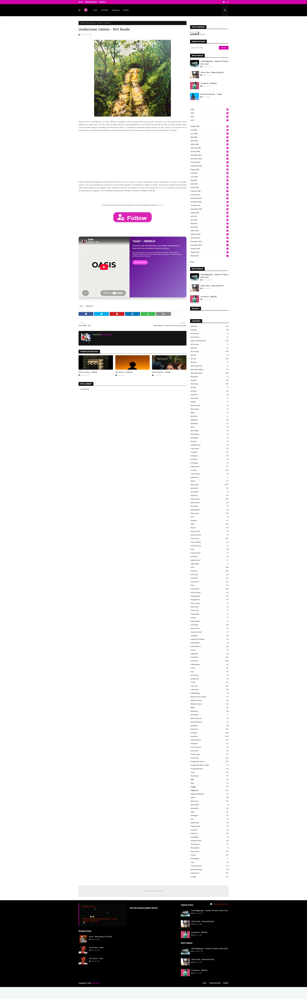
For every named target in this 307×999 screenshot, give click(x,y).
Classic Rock (209, 466)
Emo (209, 549)
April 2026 (209, 141)
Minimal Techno (209, 722)
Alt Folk (209, 355)
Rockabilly (209, 808)
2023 (209, 120)
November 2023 (209, 245)
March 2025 (209, 187)
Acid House (209, 333)
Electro (209, 528)
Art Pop (209, 387)
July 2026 (209, 130)
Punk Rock (209, 776)
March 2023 (209, 256)
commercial (209, 873)
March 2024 (209, 231)
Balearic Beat (209, 405)
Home (82, 23)
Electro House (209, 535)
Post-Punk (209, 751)
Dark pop (209, 495)
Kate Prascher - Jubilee (161, 372)
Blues (209, 427)
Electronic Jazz (209, 546)
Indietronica (209, 664)
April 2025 (209, 184)
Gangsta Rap (209, 596)
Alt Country (209, 351)
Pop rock (209, 736)
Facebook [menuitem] (104, 10)
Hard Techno (209, 628)
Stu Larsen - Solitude (123, 372)
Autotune (209, 395)
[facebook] (223, 2)
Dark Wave (209, 492)
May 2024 (209, 223)
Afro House (209, 344)
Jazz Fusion (209, 675)
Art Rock (209, 391)
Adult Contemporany (209, 341)
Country (209, 470)
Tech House (209, 851)
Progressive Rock (209, 769)
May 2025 (209, 180)
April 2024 (209, 227)
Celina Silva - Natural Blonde (212, 72)
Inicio (81, 2)
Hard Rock (209, 625)
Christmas (209, 463)
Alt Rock (209, 362)
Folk (86, 23)
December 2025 (209, 155)
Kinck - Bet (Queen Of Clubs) (100, 937)
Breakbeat (209, 438)
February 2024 (209, 234)
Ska (209, 819)
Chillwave (209, 456)
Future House (209, 592)
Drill (209, 517)
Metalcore (209, 711)
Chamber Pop (209, 445)
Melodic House (209, 700)
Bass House (209, 409)
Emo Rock (209, 556)
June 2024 (209, 220)
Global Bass (209, 614)
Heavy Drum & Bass (209, 639)
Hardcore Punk (209, 632)
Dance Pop (209, 484)
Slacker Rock (209, 826)
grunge (209, 877)
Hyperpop (209, 654)
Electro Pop (209, 538)
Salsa (209, 812)
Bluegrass (209, 423)
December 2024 (209, 198)
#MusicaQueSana (102, 919)
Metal (209, 707)
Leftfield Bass (209, 693)
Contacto (102, 2)
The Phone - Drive (96, 947)
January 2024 (209, 238)
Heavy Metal (209, 643)
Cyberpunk (209, 477)
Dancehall (209, 488)
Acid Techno (209, 337)
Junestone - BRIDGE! (209, 83)
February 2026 (209, 148)
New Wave (209, 725)
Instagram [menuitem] (116, 10)
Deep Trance (209, 502)
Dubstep (209, 520)
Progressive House (209, 761)
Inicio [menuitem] (95, 10)
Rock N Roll (209, 805)
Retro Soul (209, 801)
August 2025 (209, 169)
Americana (209, 384)
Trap (209, 862)
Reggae (209, 787)
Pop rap (209, 733)
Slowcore (209, 830)
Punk (209, 772)
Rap (209, 783)
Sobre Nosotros (91, 2)
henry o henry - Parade (88, 372)
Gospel (209, 618)
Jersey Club (209, 679)
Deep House (209, 499)
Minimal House (209, 718)
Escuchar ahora (140, 262)
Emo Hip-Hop (209, 553)
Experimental (209, 560)
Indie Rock (89, 306)
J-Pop (209, 668)
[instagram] (227, 2)
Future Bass (209, 589)
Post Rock (209, 743)
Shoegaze (209, 815)
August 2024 (209, 213)
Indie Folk (209, 657)
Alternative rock (209, 373)
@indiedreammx (88, 907)
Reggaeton (209, 790)
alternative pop (209, 869)
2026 (209, 109)
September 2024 (209, 209)
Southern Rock (209, 841)
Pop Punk (209, 729)
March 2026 (209, 144)
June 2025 (209, 177)
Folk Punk (209, 574)
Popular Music (209, 740)
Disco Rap (209, 506)
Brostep (209, 441)
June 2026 (209, 133)
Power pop (209, 758)
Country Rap (209, 474)
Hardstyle (209, 636)
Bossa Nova (209, 434)
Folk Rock (209, 578)
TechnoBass (209, 859)
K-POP (209, 682)
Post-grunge (209, 754)
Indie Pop (209, 661)
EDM (209, 524)
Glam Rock (209, 607)
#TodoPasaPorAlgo (89, 919)
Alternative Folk (209, 366)
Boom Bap (209, 431)
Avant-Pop (209, 398)
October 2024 (209, 205)
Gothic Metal (209, 621)
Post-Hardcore (209, 747)
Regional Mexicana (209, 794)
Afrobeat (209, 348)
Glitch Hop (209, 610)
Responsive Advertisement (153, 891)
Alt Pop (209, 359)
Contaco (225, 983)
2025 (209, 113)
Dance (209, 481)
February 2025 (209, 191)
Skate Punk (209, 823)
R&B (209, 779)
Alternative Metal (209, 369)
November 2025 (209, 159)
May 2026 (209, 137)
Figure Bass (209, 564)
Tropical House (209, 866)
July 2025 (209, 173)
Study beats (209, 848)
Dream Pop (209, 513)
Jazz (209, 672)
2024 (209, 117)
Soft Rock (209, 833)
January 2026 (209, 151)
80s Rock (209, 326)
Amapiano (209, 377)
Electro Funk (209, 531)
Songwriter (209, 837)
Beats (209, 413)
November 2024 (209, 202)
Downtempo (209, 510)
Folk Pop (209, 571)
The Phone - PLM (96, 958)
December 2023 (209, 241)
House (209, 650)
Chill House (209, 449)
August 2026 (209, 126)
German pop (209, 603)
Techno (209, 855)
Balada (209, 402)
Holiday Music (209, 646)
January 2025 (209, 195)
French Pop (209, 582)
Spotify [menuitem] (126, 10)
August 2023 (209, 252)
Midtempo (209, 715)
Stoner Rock (209, 844)
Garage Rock (209, 600)
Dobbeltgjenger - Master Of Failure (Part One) (214, 62)
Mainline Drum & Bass (209, 697)
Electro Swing (209, 542)
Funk (209, 585)
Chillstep (209, 452)
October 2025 (209, 162)
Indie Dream (95, 983)
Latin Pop (209, 686)
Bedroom (209, 416)
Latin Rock (209, 689)
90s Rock (209, 330)
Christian (209, 459)
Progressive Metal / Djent (209, 765)
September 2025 (209, 166)
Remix (209, 797)
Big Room (209, 420)
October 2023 (209, 249)
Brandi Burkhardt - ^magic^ (212, 94)
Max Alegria (106, 334)
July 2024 (209, 216)
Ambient (209, 380)
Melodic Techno (209, 704)
